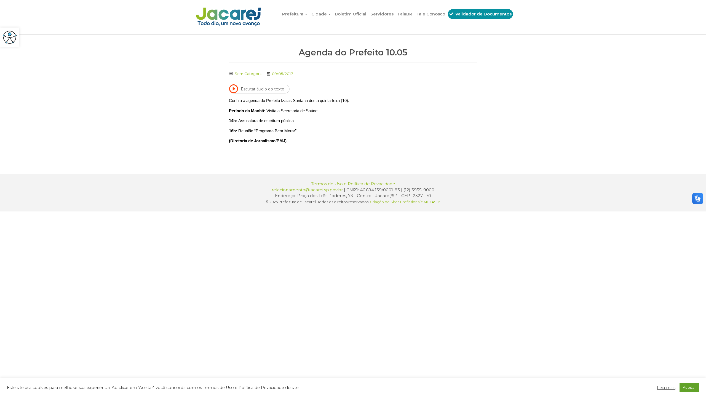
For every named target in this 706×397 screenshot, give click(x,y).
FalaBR (405, 14)
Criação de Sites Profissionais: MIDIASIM (405, 202)
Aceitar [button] (689, 387)
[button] (9, 37)
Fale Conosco (430, 14)
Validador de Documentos (483, 14)
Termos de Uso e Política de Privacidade (353, 183)
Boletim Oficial (350, 14)
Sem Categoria (249, 73)
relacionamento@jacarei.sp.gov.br (307, 189)
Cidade (319, 14)
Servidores (382, 14)
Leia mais (666, 387)
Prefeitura (293, 14)
